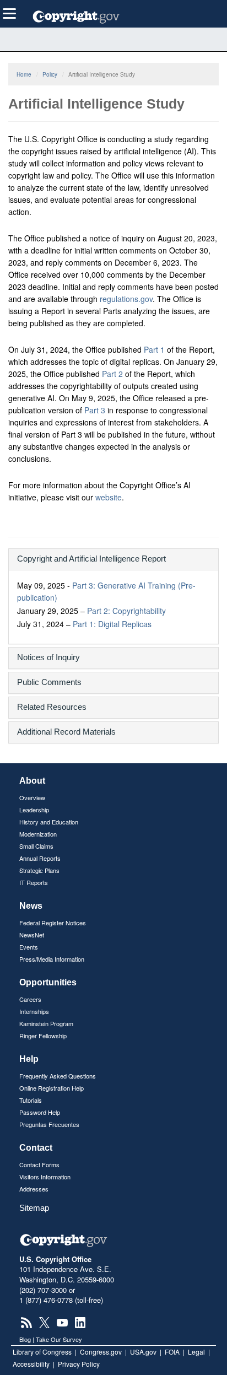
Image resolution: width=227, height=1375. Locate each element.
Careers (30, 999)
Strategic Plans (39, 870)
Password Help (39, 1112)
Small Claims (36, 846)
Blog (25, 1339)
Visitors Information (45, 1176)
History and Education (48, 821)
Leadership (34, 809)
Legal (196, 1351)
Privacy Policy (79, 1363)
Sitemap (34, 1207)
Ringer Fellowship (43, 1035)
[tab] (113, 559)
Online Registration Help (51, 1087)
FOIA (172, 1351)
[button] (113, 559)
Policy (49, 74)
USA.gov (143, 1351)
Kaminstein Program (46, 1023)
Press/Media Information (51, 959)
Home (24, 74)
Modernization (38, 833)
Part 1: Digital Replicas (112, 623)
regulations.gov (126, 298)
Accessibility (31, 1363)
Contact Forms (39, 1164)
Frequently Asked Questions (57, 1075)
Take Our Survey (59, 1339)
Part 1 (154, 349)
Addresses (33, 1188)
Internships (34, 1011)
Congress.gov (101, 1351)
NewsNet (31, 934)
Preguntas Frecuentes (49, 1124)
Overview (32, 797)
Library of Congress (42, 1351)
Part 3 (94, 410)
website (108, 497)
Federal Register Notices (52, 922)
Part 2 (112, 373)
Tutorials (30, 1100)
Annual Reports (40, 858)
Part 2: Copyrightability (126, 610)
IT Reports (33, 882)
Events (28, 946)
